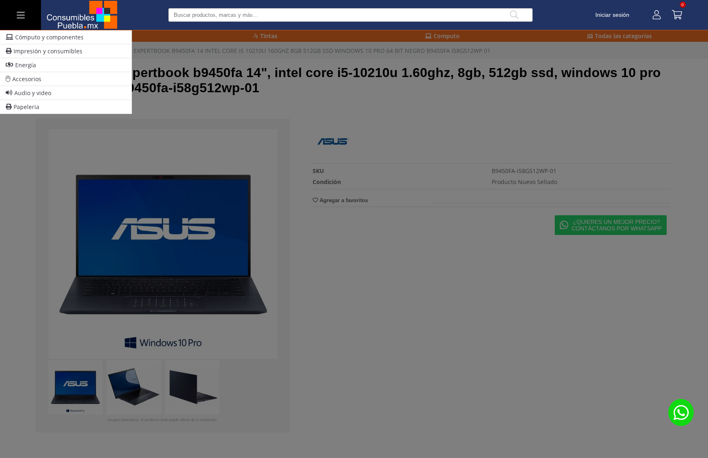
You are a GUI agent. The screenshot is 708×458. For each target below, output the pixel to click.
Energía (25, 65)
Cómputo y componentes (49, 37)
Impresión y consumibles (48, 51)
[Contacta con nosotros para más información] (681, 412)
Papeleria (26, 107)
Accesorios (26, 79)
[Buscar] (514, 15)
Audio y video (32, 93)
